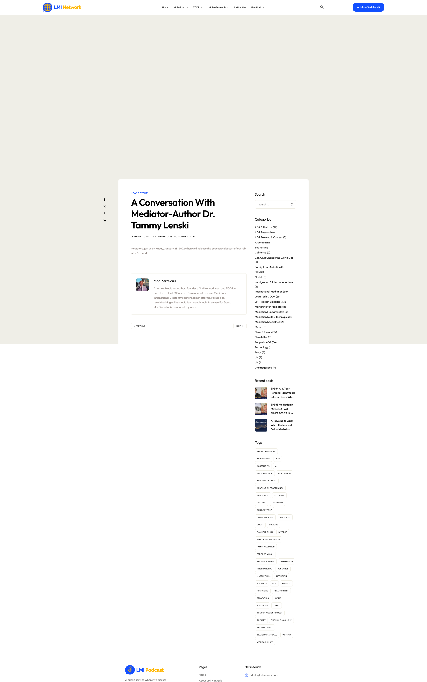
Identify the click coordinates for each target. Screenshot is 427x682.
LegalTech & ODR (265, 296)
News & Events (139, 193)
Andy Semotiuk (265, 473)
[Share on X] (104, 206)
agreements (263, 466)
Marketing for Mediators (269, 306)
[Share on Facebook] (104, 199)
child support (264, 510)
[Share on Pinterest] (104, 213)
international (264, 568)
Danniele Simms (265, 532)
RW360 (278, 598)
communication (265, 517)
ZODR (196, 7)
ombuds (286, 583)
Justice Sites (240, 7)
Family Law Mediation (268, 267)
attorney (279, 495)
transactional (265, 627)
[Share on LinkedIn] (104, 220)
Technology (261, 347)
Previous (140, 326)
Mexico (259, 327)
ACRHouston (263, 458)
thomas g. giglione (281, 620)
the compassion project (270, 612)
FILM (258, 272)
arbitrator (263, 495)
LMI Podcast (178, 7)
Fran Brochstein (265, 561)
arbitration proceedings (270, 488)
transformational (267, 634)
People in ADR (263, 342)
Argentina (261, 242)
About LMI (256, 7)
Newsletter (261, 337)
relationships (281, 590)
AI (276, 466)
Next (238, 326)
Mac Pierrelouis (162, 236)
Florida (259, 277)
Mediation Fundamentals (269, 311)
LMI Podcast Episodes (267, 301)
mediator (262, 583)
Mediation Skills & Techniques (272, 316)
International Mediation (269, 291)
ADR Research (263, 232)
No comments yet (184, 236)
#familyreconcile (266, 451)
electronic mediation (268, 539)
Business (260, 247)
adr (278, 458)
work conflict (265, 642)
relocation (263, 598)
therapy (261, 620)
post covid (262, 590)
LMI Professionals (217, 7)
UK (257, 357)
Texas (258, 352)
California (261, 252)
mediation (281, 576)
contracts (284, 517)
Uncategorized (263, 367)
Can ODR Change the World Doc (274, 257)
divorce (283, 532)
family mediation (266, 546)
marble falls (264, 576)
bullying (261, 502)
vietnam (287, 634)
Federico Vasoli (265, 554)
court (260, 524)
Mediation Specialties (267, 322)
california (277, 502)
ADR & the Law (264, 227)
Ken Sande (283, 568)
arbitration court (267, 480)
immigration (286, 561)
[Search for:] (275, 204)
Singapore (262, 605)
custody (273, 524)
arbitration (284, 473)
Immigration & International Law (274, 282)
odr (274, 583)
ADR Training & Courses (269, 237)
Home (165, 7)
